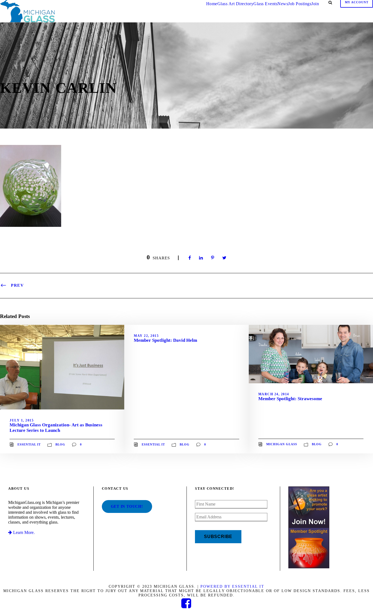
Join (315, 3)
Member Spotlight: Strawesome (290, 398)
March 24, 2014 (273, 394)
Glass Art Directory (235, 3)
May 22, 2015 (146, 336)
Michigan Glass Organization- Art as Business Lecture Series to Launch (56, 427)
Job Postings (299, 3)
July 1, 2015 (22, 420)
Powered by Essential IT (232, 586)
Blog (60, 444)
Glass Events (265, 3)
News (282, 3)
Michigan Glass (281, 444)
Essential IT (29, 444)
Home (211, 3)
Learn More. (23, 532)
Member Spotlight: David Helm (165, 340)
